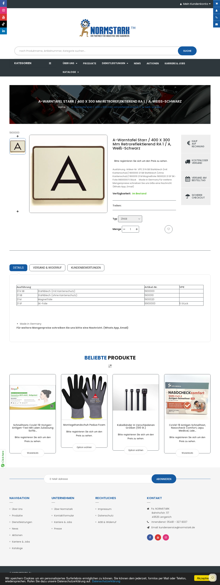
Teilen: (117, 205)
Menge (117, 229)
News (15, 528)
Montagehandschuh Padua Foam (84, 425)
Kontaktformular (64, 515)
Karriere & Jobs (21, 541)
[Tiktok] (3, 24)
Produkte (17, 515)
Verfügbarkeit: (122, 193)
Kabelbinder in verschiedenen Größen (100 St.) (136, 426)
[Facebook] (3, 3)
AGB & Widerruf (107, 522)
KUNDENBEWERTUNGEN (86, 267)
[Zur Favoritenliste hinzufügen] (169, 229)
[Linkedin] (3, 30)
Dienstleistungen (22, 522)
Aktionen (17, 535)
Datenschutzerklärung (106, 581)
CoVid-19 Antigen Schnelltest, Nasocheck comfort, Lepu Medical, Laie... (187, 427)
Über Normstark (63, 509)
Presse (58, 528)
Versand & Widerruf (47, 267)
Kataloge (17, 548)
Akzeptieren (204, 578)
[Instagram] (3, 10)
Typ (115, 218)
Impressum (105, 509)
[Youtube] (3, 17)
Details (18, 267)
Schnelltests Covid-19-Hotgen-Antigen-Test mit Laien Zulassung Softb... (32, 427)
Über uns (17, 509)
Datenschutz (105, 515)
